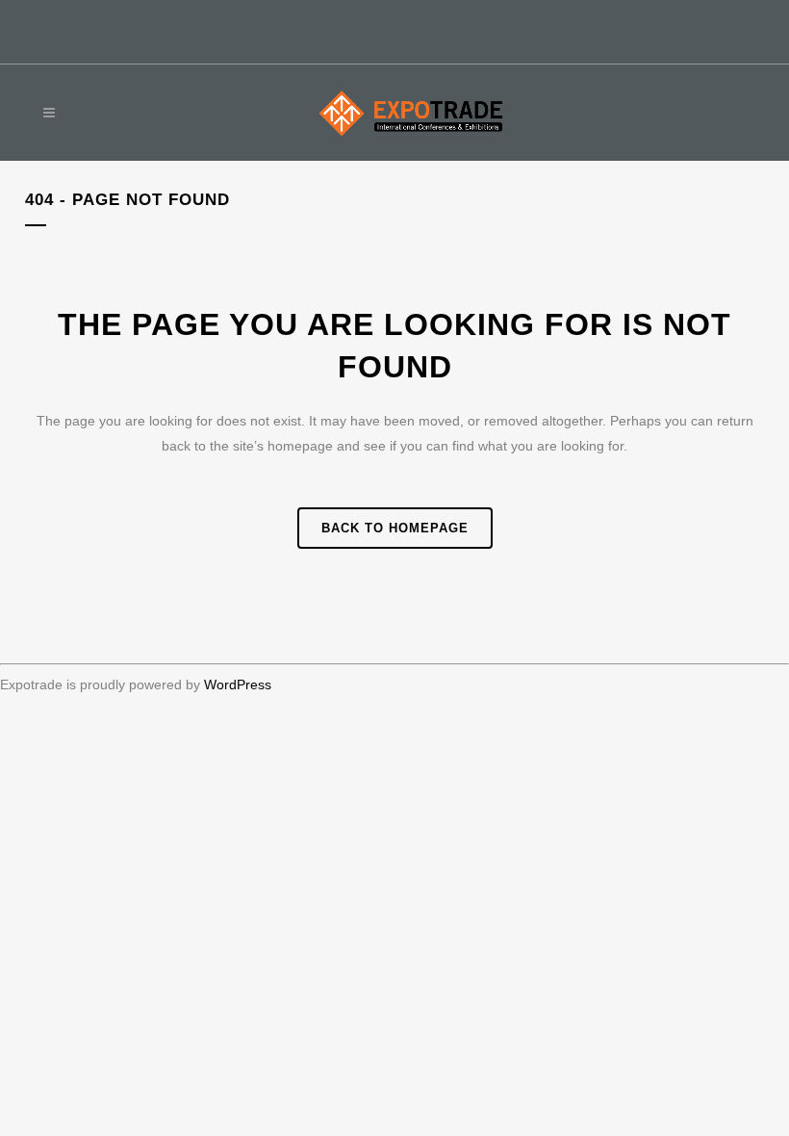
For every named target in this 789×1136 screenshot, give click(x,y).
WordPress (237, 684)
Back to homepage (395, 528)
